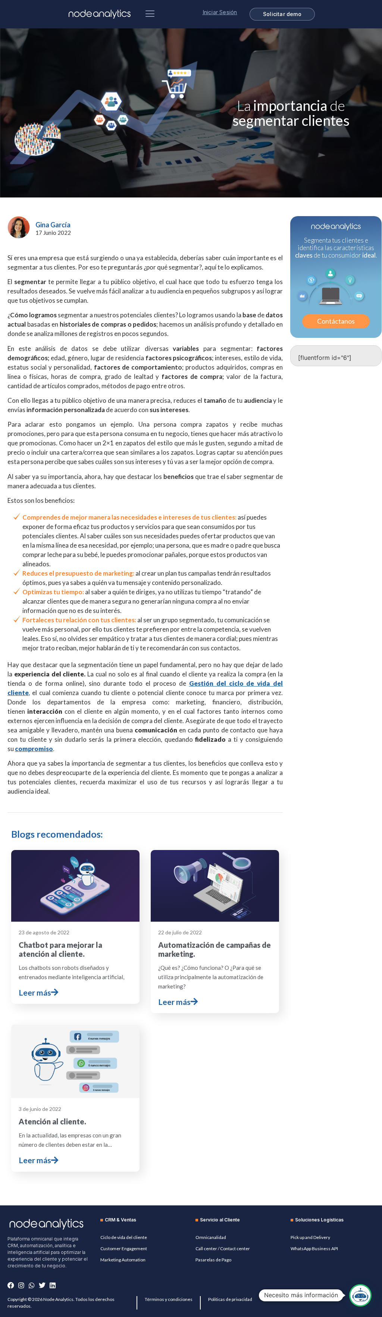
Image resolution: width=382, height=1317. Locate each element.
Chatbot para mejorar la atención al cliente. (60, 949)
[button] (360, 1295)
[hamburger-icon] (149, 14)
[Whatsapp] (31, 1285)
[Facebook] (10, 1285)
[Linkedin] (52, 1285)
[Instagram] (21, 1285)
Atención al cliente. (52, 1121)
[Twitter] (42, 1285)
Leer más (35, 992)
